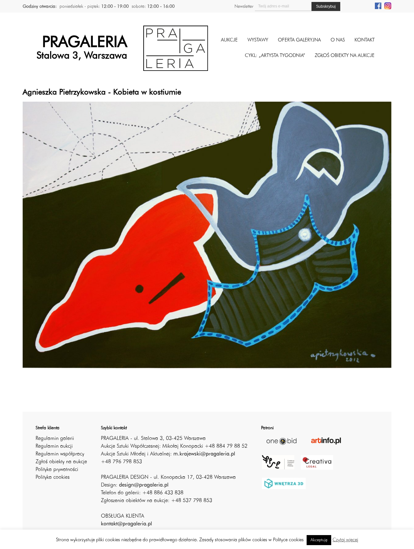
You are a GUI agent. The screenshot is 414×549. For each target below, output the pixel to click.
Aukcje (229, 40)
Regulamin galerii (55, 438)
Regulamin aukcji (54, 446)
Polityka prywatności (57, 469)
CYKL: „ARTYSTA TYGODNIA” (275, 55)
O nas (338, 40)
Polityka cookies (53, 477)
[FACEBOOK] (378, 5)
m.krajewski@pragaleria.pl (204, 454)
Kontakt (364, 40)
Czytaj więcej (345, 540)
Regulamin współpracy (60, 454)
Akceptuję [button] (318, 540)
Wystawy (257, 40)
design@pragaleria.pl (144, 485)
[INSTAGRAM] (387, 5)
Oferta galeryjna (299, 40)
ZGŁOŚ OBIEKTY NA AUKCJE (345, 55)
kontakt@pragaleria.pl (126, 524)
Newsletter (243, 6)
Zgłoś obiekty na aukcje (61, 462)
